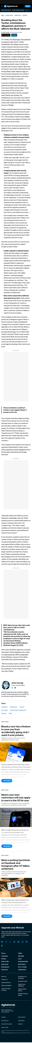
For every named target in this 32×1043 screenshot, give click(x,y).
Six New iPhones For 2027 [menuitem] (18, 10)
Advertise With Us (6, 982)
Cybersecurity (13, 707)
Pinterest (22, 942)
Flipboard (2, 946)
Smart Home (4, 964)
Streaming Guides (23, 961)
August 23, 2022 (17, 645)
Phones (3, 953)
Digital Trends (9, 8)
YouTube (14, 942)
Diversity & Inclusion (6, 1024)
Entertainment (5, 967)
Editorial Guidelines (6, 985)
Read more (6, 781)
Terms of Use (4, 1027)
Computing (4, 707)
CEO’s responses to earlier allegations (13, 449)
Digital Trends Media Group (9, 1032)
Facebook (2, 942)
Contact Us (4, 979)
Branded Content (22, 981)
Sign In (27, 6)
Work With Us (5, 1020)
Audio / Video (5, 961)
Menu (2, 6)
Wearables (21, 956)
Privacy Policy (21, 1017)
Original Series (22, 970)
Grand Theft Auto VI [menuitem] (6, 10)
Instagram (6, 942)
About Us (3, 976)
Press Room (21, 1020)
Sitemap (20, 1024)
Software (3, 713)
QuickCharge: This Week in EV (18, 710)
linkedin (15, 687)
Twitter (10, 713)
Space (20, 959)
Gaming (3, 959)
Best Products (22, 964)
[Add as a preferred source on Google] (5, 35)
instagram (12, 687)
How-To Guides (22, 967)
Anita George (6, 32)
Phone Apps (4, 710)
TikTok (18, 942)
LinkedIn (26, 942)
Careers (3, 1017)
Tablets (20, 953)
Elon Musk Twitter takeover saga (14, 71)
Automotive (4, 970)
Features (22, 707)
